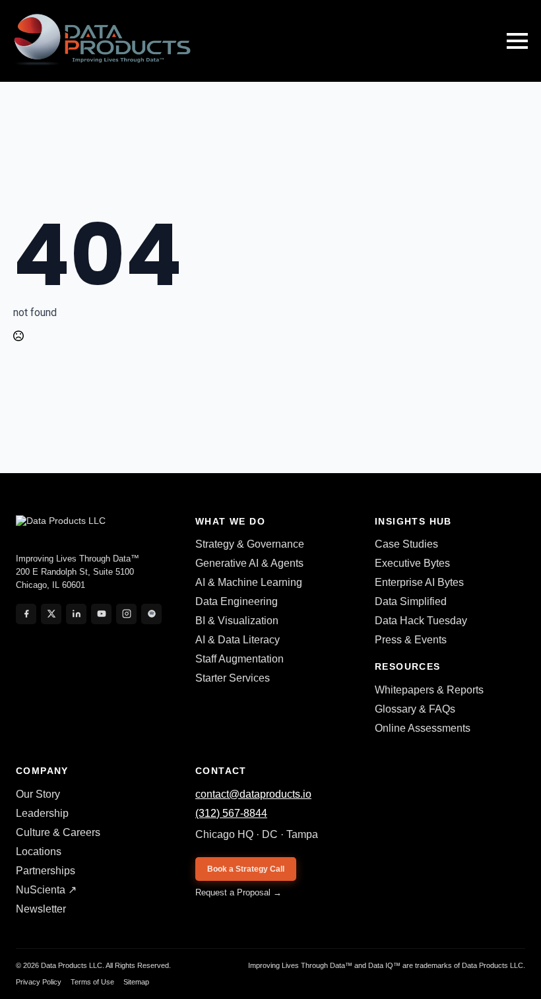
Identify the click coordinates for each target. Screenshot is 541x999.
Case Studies (406, 544)
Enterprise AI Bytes (419, 582)
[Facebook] (26, 614)
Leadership (42, 813)
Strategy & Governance (249, 544)
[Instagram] (126, 614)
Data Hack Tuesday (421, 620)
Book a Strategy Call (245, 869)
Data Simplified (411, 601)
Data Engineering (236, 601)
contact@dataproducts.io (253, 794)
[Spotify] (151, 614)
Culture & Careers (58, 832)
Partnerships (45, 870)
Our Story (38, 794)
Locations (38, 851)
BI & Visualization (236, 620)
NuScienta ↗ (46, 889)
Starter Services (232, 678)
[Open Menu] (517, 40)
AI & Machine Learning (248, 582)
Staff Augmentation (239, 658)
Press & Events (411, 639)
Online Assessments (422, 728)
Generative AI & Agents (249, 563)
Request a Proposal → (238, 892)
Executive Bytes (412, 563)
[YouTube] (101, 614)
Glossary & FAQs (415, 709)
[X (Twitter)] (51, 614)
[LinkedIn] (76, 614)
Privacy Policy (38, 982)
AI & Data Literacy (237, 639)
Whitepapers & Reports (429, 689)
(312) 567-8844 (231, 813)
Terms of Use (92, 982)
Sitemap (136, 982)
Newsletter (41, 909)
